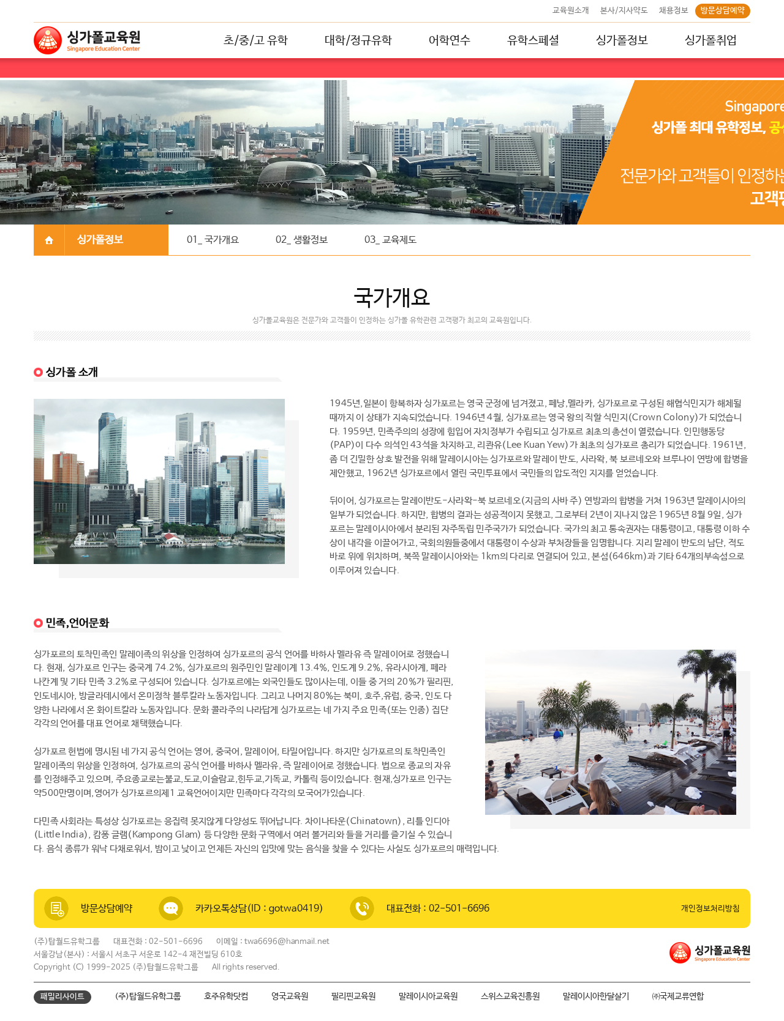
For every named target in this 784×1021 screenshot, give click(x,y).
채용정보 (673, 10)
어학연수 (449, 41)
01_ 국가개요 (213, 240)
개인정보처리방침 (710, 908)
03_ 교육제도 (390, 240)
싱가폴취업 (711, 41)
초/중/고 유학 (256, 41)
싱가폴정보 (622, 41)
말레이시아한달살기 (596, 996)
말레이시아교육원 (428, 996)
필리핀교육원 (353, 996)
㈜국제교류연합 (678, 996)
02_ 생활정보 (302, 240)
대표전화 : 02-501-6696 (437, 909)
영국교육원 (289, 996)
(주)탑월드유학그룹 (148, 996)
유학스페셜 (533, 41)
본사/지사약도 (624, 10)
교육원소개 (570, 10)
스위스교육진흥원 (510, 996)
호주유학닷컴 (226, 996)
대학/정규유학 (358, 41)
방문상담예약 (723, 10)
